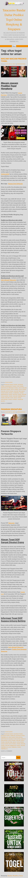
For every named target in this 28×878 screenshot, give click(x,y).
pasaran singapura (14, 739)
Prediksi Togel (13, 388)
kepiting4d (4, 388)
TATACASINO (5, 174)
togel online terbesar (8, 745)
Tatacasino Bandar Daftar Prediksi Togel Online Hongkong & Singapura (14, 19)
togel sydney (12, 399)
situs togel (14, 389)
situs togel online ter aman (15, 391)
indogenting (21, 64)
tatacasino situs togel (8, 744)
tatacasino (4, 393)
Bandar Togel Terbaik (8, 735)
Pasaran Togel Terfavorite (15, 184)
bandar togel (18, 734)
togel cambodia (14, 393)
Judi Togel (20, 386)
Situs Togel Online (14, 740)
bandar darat (8, 734)
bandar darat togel (11, 384)
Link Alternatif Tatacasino (8, 280)
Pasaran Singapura (11, 409)
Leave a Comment (6, 403)
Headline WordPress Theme (15, 876)
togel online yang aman (9, 397)
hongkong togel (10, 386)
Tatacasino (9, 382)
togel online (12, 394)
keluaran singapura (15, 737)
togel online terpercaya (17, 396)
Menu (14, 46)
